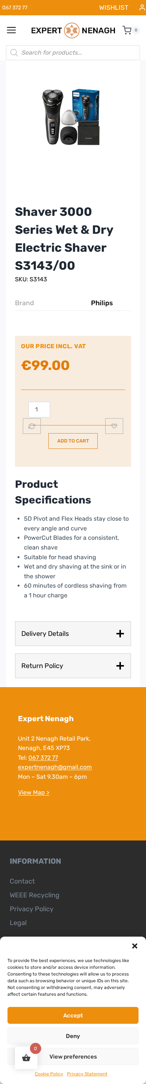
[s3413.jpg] (73, 117)
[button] (135, 946)
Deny (73, 1036)
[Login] (142, 7)
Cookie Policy (49, 1074)
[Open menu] (15, 30)
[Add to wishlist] (114, 426)
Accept (73, 1015)
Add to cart (73, 441)
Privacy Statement (87, 1074)
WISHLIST (113, 7)
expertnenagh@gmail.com (55, 767)
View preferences (73, 1056)
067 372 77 (43, 757)
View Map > (33, 792)
